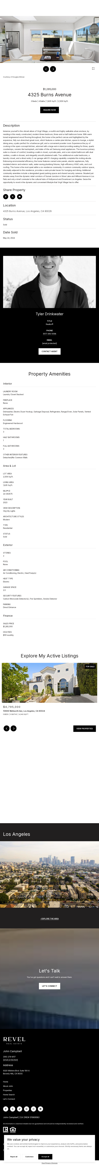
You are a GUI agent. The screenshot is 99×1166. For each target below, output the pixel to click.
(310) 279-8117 (9, 1057)
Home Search (9, 1094)
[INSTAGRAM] (33, 1109)
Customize (29, 1157)
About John (8, 1086)
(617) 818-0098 (49, 334)
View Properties (84, 728)
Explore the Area (50, 919)
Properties (7, 1090)
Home (5, 1082)
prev (46, 69)
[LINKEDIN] (26, 1109)
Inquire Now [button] (49, 110)
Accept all (45, 1157)
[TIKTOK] (19, 1109)
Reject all (13, 1157)
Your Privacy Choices (49, 1163)
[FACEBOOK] (5, 1109)
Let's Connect (9, 1099)
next (53, 69)
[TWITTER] (12, 1109)
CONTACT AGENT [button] (49, 351)
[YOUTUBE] (40, 1109)
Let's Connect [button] (49, 986)
